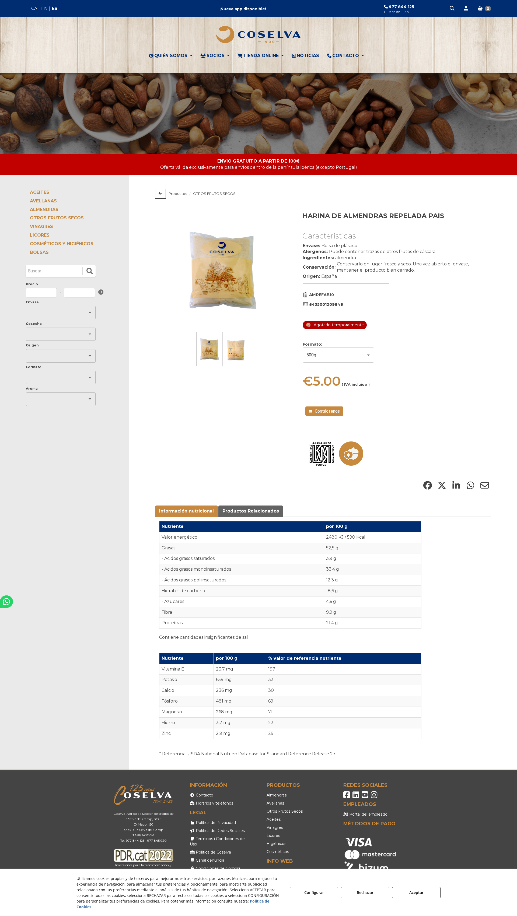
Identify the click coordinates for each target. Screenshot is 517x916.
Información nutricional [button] (186, 511)
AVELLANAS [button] (43, 200)
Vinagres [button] (275, 827)
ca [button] (34, 8)
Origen (32, 345)
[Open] (90, 312)
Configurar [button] (314, 892)
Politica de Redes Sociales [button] (220, 830)
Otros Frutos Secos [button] (285, 811)
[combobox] (56, 312)
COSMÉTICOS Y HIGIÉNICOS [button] (61, 243)
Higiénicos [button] (276, 843)
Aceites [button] (274, 819)
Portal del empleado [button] (367, 814)
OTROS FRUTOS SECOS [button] (57, 217)
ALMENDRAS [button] (44, 209)
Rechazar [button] (365, 892)
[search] (90, 271)
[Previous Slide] (167, 270)
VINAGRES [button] (41, 226)
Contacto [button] (204, 795)
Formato (33, 367)
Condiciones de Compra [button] (217, 868)
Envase (32, 302)
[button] (452, 8)
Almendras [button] (277, 795)
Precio (32, 284)
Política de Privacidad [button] (215, 822)
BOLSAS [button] (39, 252)
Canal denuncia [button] (209, 860)
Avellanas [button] (275, 803)
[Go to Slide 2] (236, 350)
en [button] (44, 8)
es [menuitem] (54, 8)
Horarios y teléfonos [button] (214, 803)
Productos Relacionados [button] (250, 511)
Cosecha (34, 324)
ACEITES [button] (39, 192)
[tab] (186, 511)
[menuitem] (44, 9)
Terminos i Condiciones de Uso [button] (217, 841)
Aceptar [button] (416, 892)
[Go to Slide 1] (209, 349)
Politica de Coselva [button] (213, 852)
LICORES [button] (40, 235)
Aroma (32, 389)
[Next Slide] (279, 270)
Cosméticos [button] (278, 851)
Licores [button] (273, 835)
